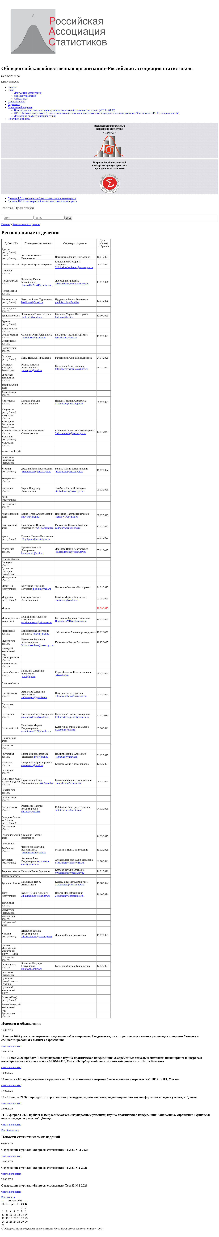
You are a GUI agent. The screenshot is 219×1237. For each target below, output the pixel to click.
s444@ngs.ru (28, 676)
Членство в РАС (16, 101)
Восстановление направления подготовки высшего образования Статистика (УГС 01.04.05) (64, 110)
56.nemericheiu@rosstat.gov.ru (71, 696)
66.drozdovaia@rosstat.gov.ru (71, 551)
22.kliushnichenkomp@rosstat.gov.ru (74, 267)
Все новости (8, 1197)
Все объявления (10, 1130)
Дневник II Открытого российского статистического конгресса (42, 201)
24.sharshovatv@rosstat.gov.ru (36, 936)
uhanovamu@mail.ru (32, 765)
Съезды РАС (21, 98)
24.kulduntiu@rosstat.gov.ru (35, 895)
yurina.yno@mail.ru (31, 370)
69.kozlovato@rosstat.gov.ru (69, 872)
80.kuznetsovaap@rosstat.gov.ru (71, 369)
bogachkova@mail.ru (66, 337)
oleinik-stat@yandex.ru (34, 337)
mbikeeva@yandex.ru (67, 600)
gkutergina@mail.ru (65, 729)
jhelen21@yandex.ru (32, 317)
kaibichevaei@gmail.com (68, 810)
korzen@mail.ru (41, 633)
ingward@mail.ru (30, 516)
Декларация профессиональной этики (35, 116)
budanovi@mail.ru (64, 317)
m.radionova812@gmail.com (36, 731)
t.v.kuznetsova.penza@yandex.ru (72, 717)
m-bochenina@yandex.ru (68, 783)
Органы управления (25, 95)
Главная (12, 87)
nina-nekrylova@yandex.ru (35, 717)
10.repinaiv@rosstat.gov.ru (69, 471)
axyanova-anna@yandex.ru (35, 862)
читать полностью (11, 1046)
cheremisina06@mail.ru (34, 852)
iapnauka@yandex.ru (66, 756)
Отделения (14, 104)
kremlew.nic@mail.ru (32, 553)
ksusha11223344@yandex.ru (36, 285)
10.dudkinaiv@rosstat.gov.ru (36, 471)
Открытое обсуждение (20, 107)
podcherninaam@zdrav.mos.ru (36, 622)
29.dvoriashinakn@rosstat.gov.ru (71, 283)
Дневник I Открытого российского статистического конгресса (42, 198)
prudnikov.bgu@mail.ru (67, 302)
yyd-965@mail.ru (44, 528)
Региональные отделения (26, 224)
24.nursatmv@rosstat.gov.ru (69, 895)
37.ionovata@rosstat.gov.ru (69, 403)
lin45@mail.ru (41, 756)
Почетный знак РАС (19, 118)
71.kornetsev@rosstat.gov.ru (69, 884)
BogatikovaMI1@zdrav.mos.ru (71, 621)
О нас (11, 90)
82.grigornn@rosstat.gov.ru (36, 539)
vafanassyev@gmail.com (34, 697)
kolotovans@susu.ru (31, 968)
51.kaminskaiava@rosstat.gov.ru (37, 645)
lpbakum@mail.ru (42, 588)
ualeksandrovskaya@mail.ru (69, 862)
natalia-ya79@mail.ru (67, 516)
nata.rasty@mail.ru (30, 811)
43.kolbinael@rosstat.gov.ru (70, 491)
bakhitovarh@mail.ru (32, 302)
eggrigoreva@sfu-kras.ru (67, 528)
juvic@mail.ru (46, 783)
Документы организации (28, 92)
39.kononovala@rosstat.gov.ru (70, 433)
